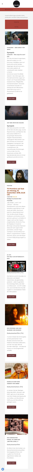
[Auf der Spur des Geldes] (16, 113)
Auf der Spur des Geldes (15, 122)
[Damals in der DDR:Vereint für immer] (16, 371)
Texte (16, 22)
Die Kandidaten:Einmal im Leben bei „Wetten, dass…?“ (13, 439)
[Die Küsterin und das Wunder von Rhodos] (16, 314)
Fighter (9, 185)
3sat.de (15, 196)
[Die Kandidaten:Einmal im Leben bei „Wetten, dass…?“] (16, 424)
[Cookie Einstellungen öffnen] (3, 470)
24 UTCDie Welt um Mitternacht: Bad (15, 256)
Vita (16, 27)
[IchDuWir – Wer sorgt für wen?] (16, 38)
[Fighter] (16, 176)
